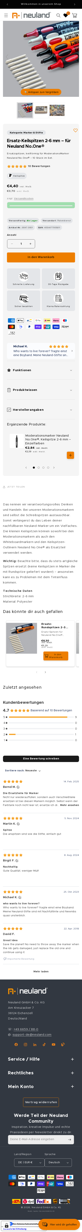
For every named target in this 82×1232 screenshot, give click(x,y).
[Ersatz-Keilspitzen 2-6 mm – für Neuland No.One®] (25, 110)
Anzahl (12, 235)
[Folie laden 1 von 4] (33, 467)
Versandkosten (23, 198)
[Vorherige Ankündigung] (7, 4)
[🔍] (41, 58)
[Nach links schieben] (27, 467)
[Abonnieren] (69, 1139)
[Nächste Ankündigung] (74, 4)
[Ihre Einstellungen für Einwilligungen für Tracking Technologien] (6, 1225)
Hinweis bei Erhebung (14, 1229)
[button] (6, 15)
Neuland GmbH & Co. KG (46, 1207)
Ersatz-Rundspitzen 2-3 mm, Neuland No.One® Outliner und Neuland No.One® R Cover (54, 626)
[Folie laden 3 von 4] (43, 467)
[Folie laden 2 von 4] (38, 467)
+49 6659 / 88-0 (26, 1029)
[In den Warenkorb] (70, 455)
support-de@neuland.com (32, 1034)
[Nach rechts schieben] (55, 467)
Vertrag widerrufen (41, 1102)
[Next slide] (75, 57)
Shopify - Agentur (33, 1211)
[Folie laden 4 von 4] (48, 467)
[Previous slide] (7, 57)
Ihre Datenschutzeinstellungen (28, 1224)
